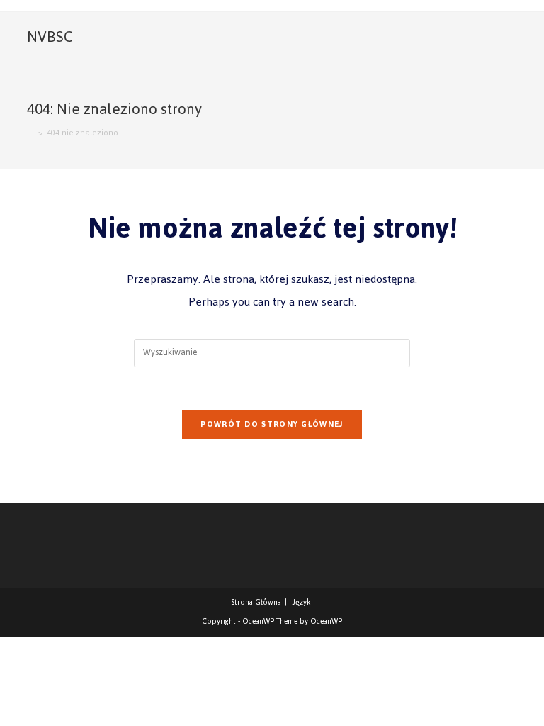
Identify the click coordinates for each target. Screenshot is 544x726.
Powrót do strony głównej (271, 424)
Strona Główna (256, 602)
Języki (303, 602)
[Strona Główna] (30, 132)
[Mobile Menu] (511, 37)
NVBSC (50, 36)
